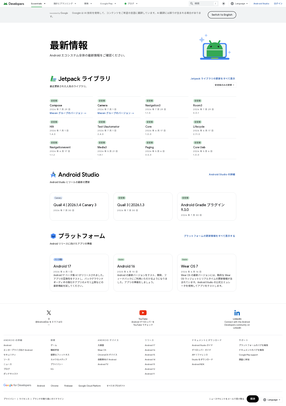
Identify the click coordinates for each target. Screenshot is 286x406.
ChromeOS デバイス (107, 354)
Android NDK (198, 364)
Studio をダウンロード (202, 359)
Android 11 (150, 373)
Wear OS (102, 350)
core (148, 126)
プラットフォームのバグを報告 (253, 345)
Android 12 (150, 369)
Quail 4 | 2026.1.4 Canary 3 (74, 205)
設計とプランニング (63, 3)
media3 (102, 147)
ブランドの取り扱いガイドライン (48, 399)
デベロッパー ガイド (201, 350)
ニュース (8, 364)
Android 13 (150, 364)
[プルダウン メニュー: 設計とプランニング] (77, 3)
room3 (197, 105)
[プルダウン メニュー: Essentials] (46, 3)
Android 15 (150, 354)
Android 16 (126, 266)
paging (149, 147)
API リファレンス (200, 354)
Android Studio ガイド (202, 345)
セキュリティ (10, 354)
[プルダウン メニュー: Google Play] (117, 3)
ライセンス (24, 399)
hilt (52, 126)
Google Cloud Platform (90, 385)
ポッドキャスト (11, 373)
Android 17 (62, 266)
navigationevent (60, 147)
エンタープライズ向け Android (18, 350)
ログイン (278, 3)
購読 (252, 398)
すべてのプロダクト (116, 385)
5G (52, 369)
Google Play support (248, 354)
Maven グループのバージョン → (68, 113)
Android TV (103, 364)
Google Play (106, 3)
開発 (86, 3)
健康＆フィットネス (60, 354)
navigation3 (152, 105)
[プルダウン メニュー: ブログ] (138, 3)
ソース (7, 359)
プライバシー (57, 364)
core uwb (199, 147)
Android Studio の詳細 (222, 174)
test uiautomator (108, 126)
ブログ (131, 3)
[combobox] (204, 3)
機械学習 (55, 350)
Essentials (36, 3)
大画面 (101, 345)
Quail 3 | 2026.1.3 (130, 205)
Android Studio (261, 3)
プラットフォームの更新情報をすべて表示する (209, 236)
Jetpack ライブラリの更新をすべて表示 (213, 78)
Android (7, 345)
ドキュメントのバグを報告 (251, 350)
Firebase (68, 385)
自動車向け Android (107, 359)
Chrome (54, 385)
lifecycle (199, 126)
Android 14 (150, 359)
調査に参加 (244, 359)
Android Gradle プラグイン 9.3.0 (203, 207)
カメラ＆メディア (59, 359)
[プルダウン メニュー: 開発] (92, 3)
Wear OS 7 (189, 266)
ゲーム (54, 345)
